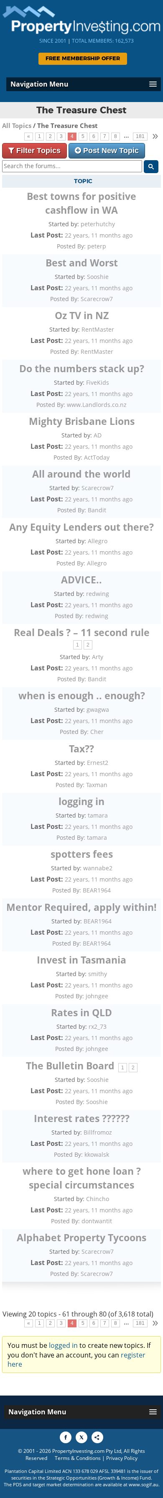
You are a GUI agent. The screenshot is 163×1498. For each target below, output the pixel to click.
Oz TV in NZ (82, 315)
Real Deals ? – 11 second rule (82, 632)
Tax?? (81, 748)
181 (140, 136)
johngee (97, 996)
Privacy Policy (122, 1458)
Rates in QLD (81, 1012)
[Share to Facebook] (65, 1437)
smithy (97, 974)
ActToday (97, 457)
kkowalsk (96, 1154)
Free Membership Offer (83, 58)
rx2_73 (98, 1026)
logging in (81, 801)
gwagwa (98, 709)
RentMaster (98, 329)
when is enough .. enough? (81, 695)
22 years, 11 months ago (98, 235)
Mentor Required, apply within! (81, 907)
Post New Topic (111, 150)
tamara (98, 815)
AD (98, 435)
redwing (97, 594)
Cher (97, 732)
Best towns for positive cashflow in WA (81, 203)
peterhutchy (98, 224)
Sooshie (98, 277)
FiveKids (97, 382)
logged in (63, 1345)
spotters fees (82, 854)
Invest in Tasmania (81, 959)
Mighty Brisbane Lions (82, 421)
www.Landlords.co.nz (97, 405)
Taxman (96, 785)
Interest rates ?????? (82, 1118)
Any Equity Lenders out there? (81, 527)
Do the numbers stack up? (81, 368)
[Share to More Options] (97, 1437)
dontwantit (97, 1221)
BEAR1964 (97, 890)
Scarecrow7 (97, 299)
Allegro (97, 541)
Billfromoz (98, 1132)
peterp (96, 246)
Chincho (97, 1199)
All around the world (81, 474)
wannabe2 (97, 868)
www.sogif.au (143, 1484)
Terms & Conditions (78, 1458)
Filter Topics (38, 150)
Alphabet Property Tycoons (81, 1237)
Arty (97, 657)
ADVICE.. (81, 579)
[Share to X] (81, 1437)
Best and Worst (82, 262)
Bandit (97, 510)
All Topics (16, 125)
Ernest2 (97, 763)
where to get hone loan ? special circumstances (82, 1177)
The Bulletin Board (70, 1065)
